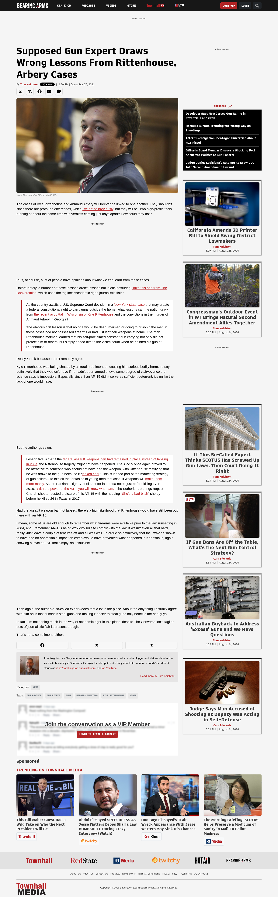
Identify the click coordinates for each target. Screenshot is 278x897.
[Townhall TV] (155, 5)
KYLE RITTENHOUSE (113, 695)
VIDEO (133, 695)
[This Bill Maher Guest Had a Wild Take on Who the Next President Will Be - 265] (45, 795)
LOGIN (245, 5)
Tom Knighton (29, 84)
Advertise (88, 873)
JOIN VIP (229, 5)
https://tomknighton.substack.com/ (75, 667)
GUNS (68, 695)
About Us (75, 873)
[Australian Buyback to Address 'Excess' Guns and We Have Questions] (222, 597)
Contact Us (102, 873)
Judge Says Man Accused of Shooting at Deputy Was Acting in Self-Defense (222, 714)
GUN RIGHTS (53, 695)
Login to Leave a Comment (97, 734)
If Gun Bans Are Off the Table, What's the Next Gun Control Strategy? (222, 547)
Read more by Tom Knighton (157, 675)
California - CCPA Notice (194, 873)
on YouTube (109, 667)
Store (131, 6)
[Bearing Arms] (32, 6)
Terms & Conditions (149, 873)
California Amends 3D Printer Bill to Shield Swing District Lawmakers (222, 235)
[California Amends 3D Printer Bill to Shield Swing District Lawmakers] (222, 203)
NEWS (35, 687)
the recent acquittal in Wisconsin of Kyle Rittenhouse (73, 314)
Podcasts (88, 6)
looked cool (90, 474)
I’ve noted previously (97, 209)
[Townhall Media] (31, 888)
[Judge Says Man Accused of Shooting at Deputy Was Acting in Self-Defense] (222, 682)
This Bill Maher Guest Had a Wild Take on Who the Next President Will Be (41, 824)
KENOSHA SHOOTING (87, 695)
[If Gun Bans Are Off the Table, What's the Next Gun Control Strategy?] (222, 515)
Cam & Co (64, 6)
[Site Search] (257, 5)
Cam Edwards (222, 558)
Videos (111, 6)
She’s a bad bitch (135, 494)
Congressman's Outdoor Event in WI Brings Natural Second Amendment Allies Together (222, 317)
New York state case (129, 304)
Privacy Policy (169, 873)
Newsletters (129, 873)
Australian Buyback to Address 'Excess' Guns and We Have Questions (222, 629)
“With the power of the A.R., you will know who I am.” (75, 489)
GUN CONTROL (34, 695)
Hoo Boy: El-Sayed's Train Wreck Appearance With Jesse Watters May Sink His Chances (168, 824)
